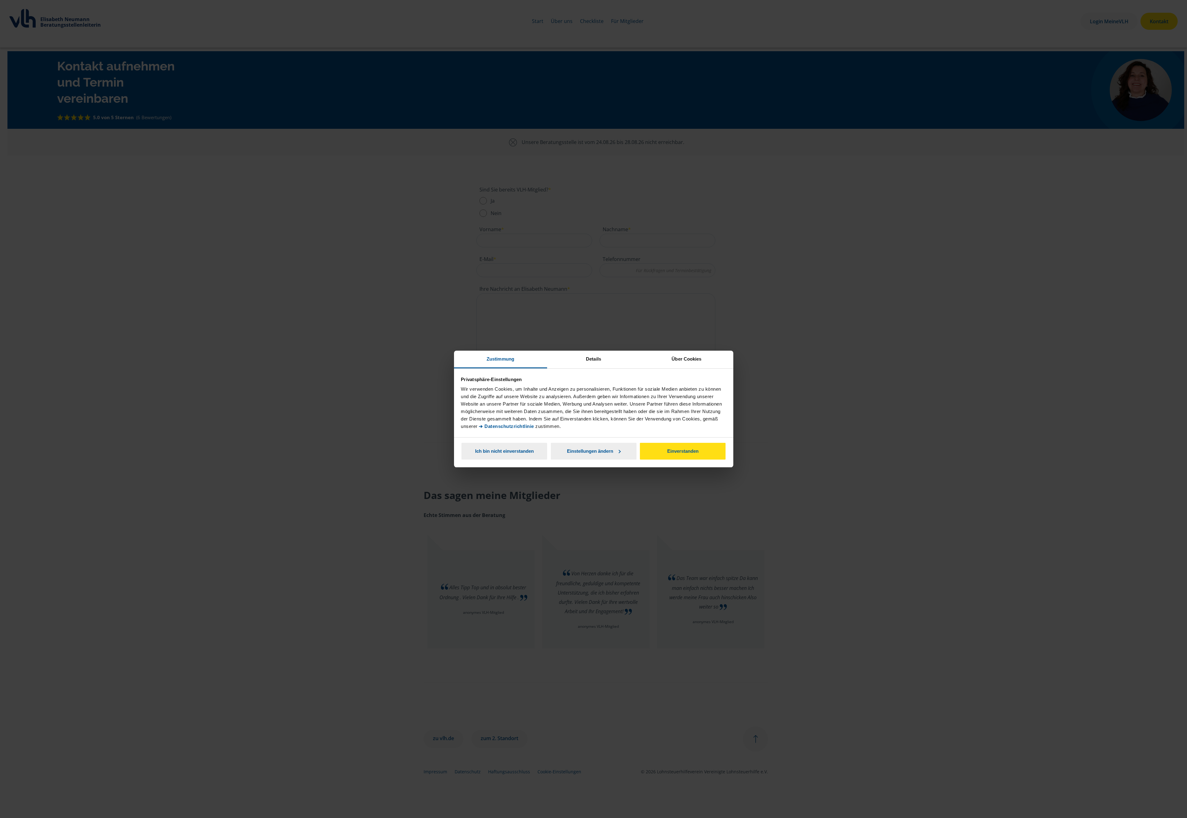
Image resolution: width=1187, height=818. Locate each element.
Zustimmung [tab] (500, 359)
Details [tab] (593, 359)
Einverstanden (683, 451)
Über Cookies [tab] (686, 359)
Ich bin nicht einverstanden (504, 451)
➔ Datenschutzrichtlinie (506, 426)
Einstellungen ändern (590, 451)
